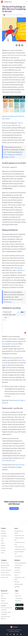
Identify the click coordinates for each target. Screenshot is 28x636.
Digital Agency (17, 567)
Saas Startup (17, 586)
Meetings (7, 363)
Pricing (2, 552)
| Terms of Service (18, 629)
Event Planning (17, 572)
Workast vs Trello (4, 577)
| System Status (16, 631)
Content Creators (18, 565)
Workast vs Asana (4, 562)
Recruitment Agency (18, 584)
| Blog (10, 1)
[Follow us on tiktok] (7, 634)
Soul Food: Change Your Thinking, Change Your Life (13, 154)
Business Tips (18, 600)
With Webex (3, 533)
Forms (2, 538)
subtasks (20, 270)
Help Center (3, 598)
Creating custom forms (19, 546)
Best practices (18, 595)
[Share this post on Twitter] (22, 45)
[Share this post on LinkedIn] (17, 45)
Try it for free (14, 508)
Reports (2, 543)
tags (10, 270)
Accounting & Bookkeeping (20, 562)
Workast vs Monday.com (6, 570)
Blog (2, 595)
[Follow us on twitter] (17, 634)
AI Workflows (4, 535)
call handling (17, 351)
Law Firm (16, 574)
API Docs (3, 600)
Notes (23, 360)
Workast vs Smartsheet (6, 574)
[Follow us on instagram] (10, 634)
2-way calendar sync (18, 556)
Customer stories (19, 598)
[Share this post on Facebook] (19, 45)
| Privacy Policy (12, 629)
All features (3, 550)
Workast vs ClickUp (5, 565)
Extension (3, 548)
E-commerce (17, 570)
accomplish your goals (11, 344)
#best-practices (19, 14)
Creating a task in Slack (19, 535)
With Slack (3, 531)
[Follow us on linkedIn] (20, 634)
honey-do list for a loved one (12, 55)
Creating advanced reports (20, 549)
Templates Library (5, 593)
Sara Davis (8, 14)
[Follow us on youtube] (14, 634)
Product (17, 593)
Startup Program (4, 603)
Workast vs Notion (5, 572)
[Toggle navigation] (26, 2)
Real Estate (16, 581)
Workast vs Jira (4, 567)
